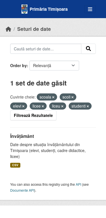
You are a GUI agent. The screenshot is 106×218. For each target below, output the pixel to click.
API (78, 184)
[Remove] (53, 97)
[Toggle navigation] (90, 9)
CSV (15, 165)
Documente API (22, 190)
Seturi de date (34, 28)
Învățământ (22, 136)
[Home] (8, 28)
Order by (18, 65)
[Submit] (88, 49)
